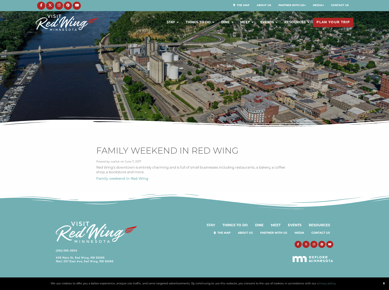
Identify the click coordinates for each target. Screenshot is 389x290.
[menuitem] (241, 5)
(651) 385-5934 (66, 250)
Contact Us (340, 5)
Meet (245, 22)
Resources (295, 22)
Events (267, 22)
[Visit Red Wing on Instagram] (59, 6)
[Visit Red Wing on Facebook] (41, 6)
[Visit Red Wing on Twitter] (50, 6)
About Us (264, 5)
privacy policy (326, 283)
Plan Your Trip (333, 22)
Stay (171, 22)
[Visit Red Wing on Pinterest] (68, 6)
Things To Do (198, 22)
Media (317, 5)
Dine (225, 22)
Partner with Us (291, 5)
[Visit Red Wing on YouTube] (77, 6)
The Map (242, 5)
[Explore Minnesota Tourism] (313, 256)
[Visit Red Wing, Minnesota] (66, 22)
